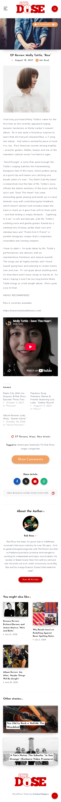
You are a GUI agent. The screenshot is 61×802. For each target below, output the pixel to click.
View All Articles (30, 580)
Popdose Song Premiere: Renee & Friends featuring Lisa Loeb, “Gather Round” (42, 398)
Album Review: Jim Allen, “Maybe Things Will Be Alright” (14, 675)
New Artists (43, 437)
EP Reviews (21, 437)
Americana (23, 444)
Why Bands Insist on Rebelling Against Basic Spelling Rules (43, 633)
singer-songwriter (30, 448)
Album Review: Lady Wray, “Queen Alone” (15, 417)
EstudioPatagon (41, 794)
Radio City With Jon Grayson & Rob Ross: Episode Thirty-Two (14, 396)
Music (32, 437)
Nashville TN (36, 444)
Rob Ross (49, 444)
